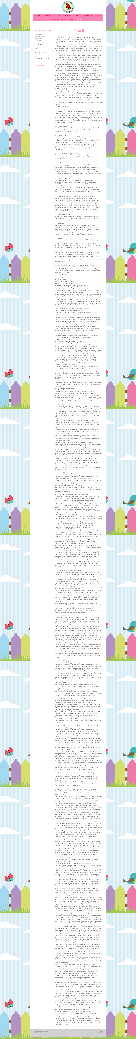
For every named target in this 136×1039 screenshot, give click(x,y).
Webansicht (100, 1032)
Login (101, 1031)
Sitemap (46, 1031)
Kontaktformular (45, 58)
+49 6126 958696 (39, 44)
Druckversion (39, 1031)
